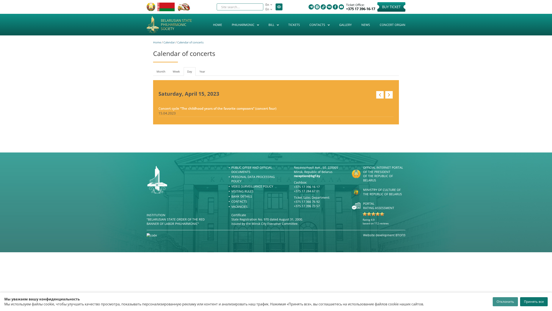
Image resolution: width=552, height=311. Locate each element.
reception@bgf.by (307, 176)
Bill (271, 25)
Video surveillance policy (252, 186)
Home (217, 25)
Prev (380, 95)
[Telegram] (311, 7)
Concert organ (392, 25)
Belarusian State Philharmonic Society (176, 25)
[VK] (329, 7)
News (365, 25)
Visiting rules (242, 191)
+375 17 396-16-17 (360, 9)
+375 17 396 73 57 (307, 206)
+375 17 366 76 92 (307, 202)
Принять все (534, 301)
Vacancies (239, 207)
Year (202, 71)
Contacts (317, 25)
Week (176, 71)
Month (161, 71)
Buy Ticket (391, 7)
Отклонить (505, 301)
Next (389, 95)
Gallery (345, 25)
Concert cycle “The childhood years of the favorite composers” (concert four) (217, 108)
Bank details (241, 196)
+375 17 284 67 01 (307, 191)
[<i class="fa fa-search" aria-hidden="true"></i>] (256, 7)
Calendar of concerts (190, 42)
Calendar (169, 42)
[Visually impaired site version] (279, 6)
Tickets (294, 25)
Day (191, 73)
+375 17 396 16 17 (307, 187)
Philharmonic (243, 25)
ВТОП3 (400, 235)
